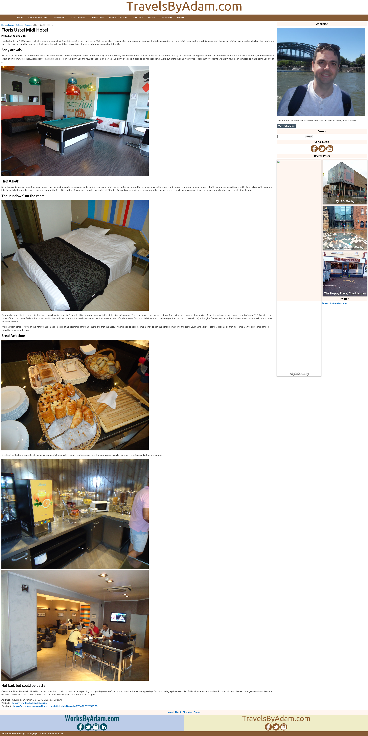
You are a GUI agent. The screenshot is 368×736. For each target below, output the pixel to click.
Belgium (19, 25)
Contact (181, 18)
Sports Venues (78, 18)
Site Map (187, 712)
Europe (151, 18)
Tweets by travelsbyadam (335, 303)
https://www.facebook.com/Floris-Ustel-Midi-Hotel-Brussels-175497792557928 (55, 706)
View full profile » (287, 126)
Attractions (98, 18)
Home (4, 25)
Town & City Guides (118, 18)
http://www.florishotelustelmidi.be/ (30, 703)
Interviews (167, 18)
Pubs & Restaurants (37, 18)
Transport (138, 18)
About (20, 18)
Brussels (28, 25)
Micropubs (59, 18)
